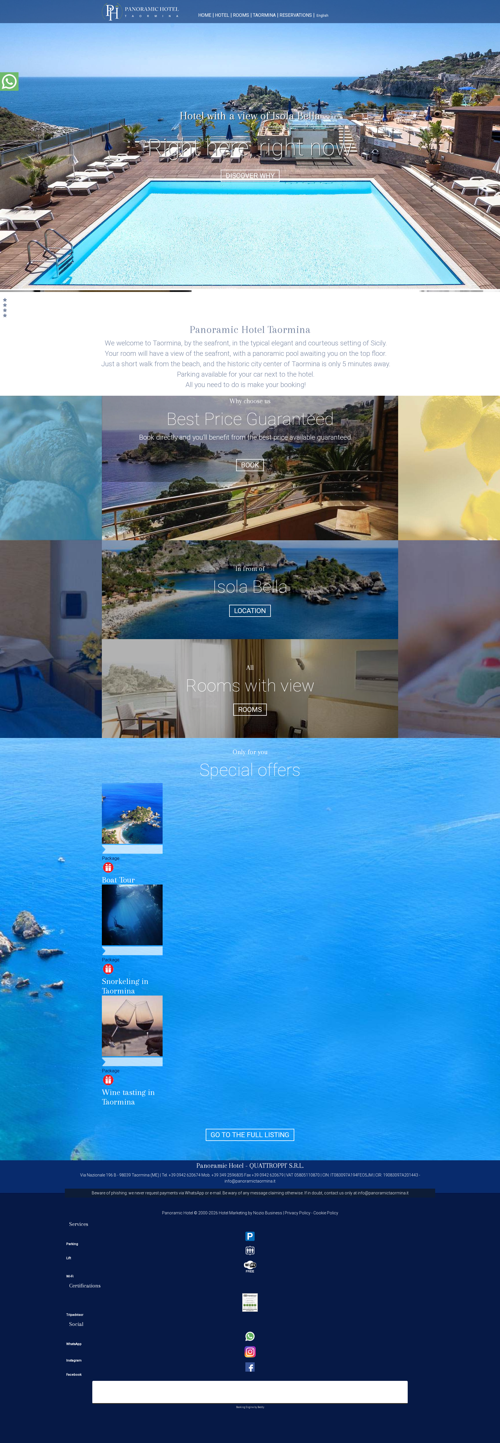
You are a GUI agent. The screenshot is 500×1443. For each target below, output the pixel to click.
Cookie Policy (325, 1213)
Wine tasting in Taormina (128, 1097)
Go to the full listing (250, 1135)
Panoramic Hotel (140, 12)
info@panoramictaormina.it (250, 1181)
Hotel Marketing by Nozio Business (250, 1213)
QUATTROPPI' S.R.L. (276, 1165)
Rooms (250, 710)
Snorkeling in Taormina (125, 986)
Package (111, 858)
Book (250, 465)
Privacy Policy (297, 1213)
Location (250, 611)
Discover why (250, 176)
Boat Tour (118, 880)
